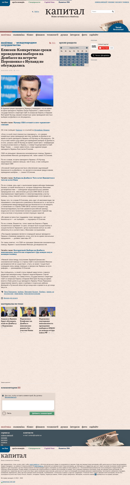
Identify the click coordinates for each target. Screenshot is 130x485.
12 (66, 59)
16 (83, 59)
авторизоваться (10, 397)
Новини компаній (101, 2)
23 (83, 62)
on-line (5, 2)
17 (87, 59)
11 (62, 59)
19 (66, 62)
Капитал (19, 130)
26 (66, 65)
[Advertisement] (28, 359)
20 (70, 62)
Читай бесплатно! (118, 29)
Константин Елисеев (32, 294)
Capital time (49, 2)
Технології (52, 35)
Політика (6, 35)
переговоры (18, 294)
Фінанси (40, 35)
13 (70, 59)
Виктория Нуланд (31, 292)
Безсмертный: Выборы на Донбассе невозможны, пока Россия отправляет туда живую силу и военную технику (26, 252)
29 (79, 65)
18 (62, 62)
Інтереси (74, 35)
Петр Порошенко (10, 292)
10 (87, 57)
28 (75, 65)
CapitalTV (93, 35)
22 (79, 62)
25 (62, 65)
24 (87, 62)
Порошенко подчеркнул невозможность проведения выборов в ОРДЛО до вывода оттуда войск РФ (47, 326)
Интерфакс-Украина (41, 130)
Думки (64, 35)
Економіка (19, 35)
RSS (53, 43)
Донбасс (42, 292)
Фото (84, 35)
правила (126, 2)
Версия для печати (11, 298)
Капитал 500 (64, 2)
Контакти (118, 2)
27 (70, 65)
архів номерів (18, 2)
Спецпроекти (34, 2)
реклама (111, 2)
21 (75, 62)
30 (83, 65)
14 (75, 59)
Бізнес (30, 35)
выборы (21, 292)
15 (79, 59)
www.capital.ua (34, 464)
